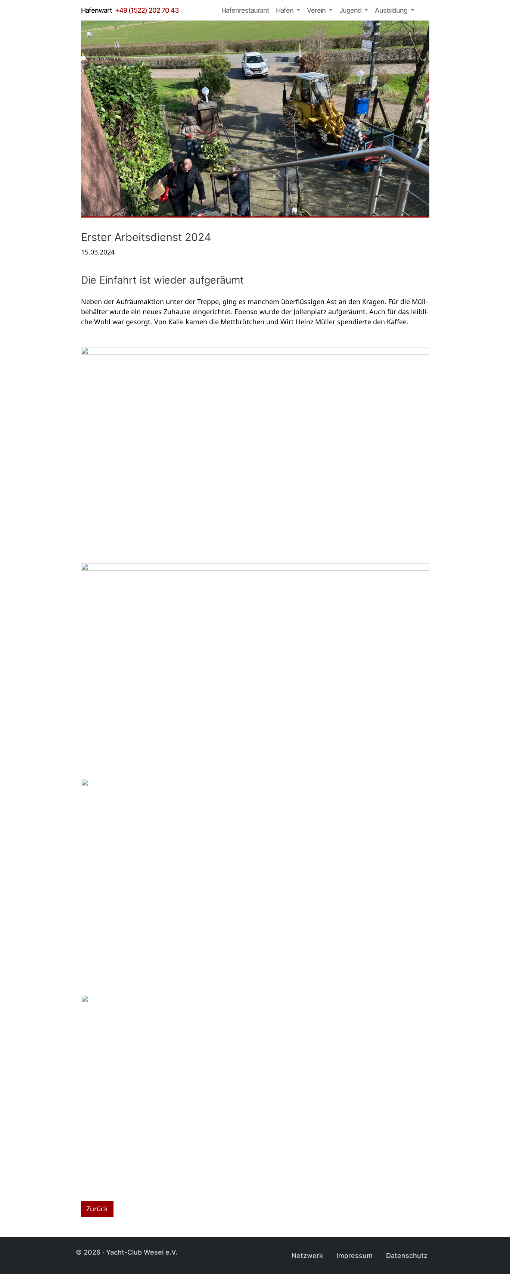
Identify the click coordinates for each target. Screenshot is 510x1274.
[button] (288, 10)
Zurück (97, 1208)
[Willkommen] (210, 10)
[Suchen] (425, 10)
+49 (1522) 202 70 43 (147, 10)
